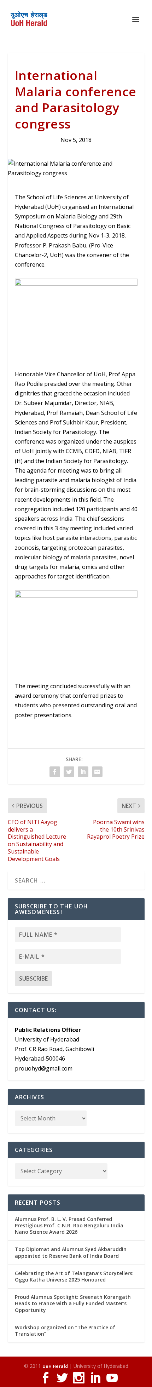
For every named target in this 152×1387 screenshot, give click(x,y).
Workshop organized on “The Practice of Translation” (65, 1330)
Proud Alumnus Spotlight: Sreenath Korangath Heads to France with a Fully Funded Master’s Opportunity (73, 1303)
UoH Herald (55, 1366)
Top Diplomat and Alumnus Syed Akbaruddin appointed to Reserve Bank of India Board (71, 1252)
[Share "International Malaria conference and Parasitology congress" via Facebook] (55, 772)
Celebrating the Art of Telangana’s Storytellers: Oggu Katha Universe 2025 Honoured (74, 1276)
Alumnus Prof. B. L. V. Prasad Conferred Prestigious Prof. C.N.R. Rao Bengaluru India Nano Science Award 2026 (69, 1225)
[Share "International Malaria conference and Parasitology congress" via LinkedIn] (83, 772)
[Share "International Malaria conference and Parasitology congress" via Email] (97, 772)
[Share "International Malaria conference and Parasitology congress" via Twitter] (69, 772)
